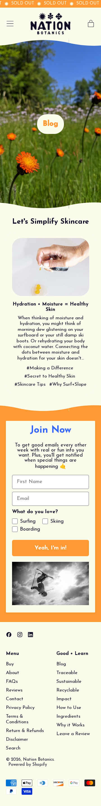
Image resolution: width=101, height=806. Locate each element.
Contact (14, 699)
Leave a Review (73, 733)
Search (13, 748)
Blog (61, 664)
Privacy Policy (20, 707)
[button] (50, 583)
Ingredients (68, 716)
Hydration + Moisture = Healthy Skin (50, 307)
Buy (10, 664)
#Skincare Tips (30, 384)
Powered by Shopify (27, 765)
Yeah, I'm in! (50, 548)
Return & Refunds (25, 730)
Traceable (66, 672)
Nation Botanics (38, 760)
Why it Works (70, 725)
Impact (64, 699)
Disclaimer (17, 739)
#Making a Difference (50, 368)
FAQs (12, 681)
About (12, 672)
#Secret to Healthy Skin (49, 376)
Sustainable (68, 681)
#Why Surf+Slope (67, 384)
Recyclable (67, 690)
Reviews (14, 690)
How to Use (68, 707)
